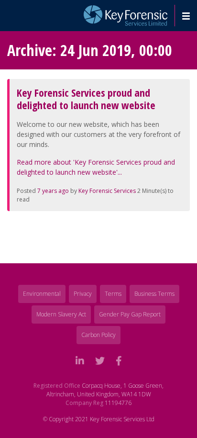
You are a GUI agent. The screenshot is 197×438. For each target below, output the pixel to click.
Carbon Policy (98, 335)
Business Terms (154, 294)
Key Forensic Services (107, 191)
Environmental (42, 294)
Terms (113, 294)
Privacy (83, 294)
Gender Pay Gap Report (130, 314)
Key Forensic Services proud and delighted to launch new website (86, 98)
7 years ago (53, 191)
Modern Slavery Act (61, 314)
